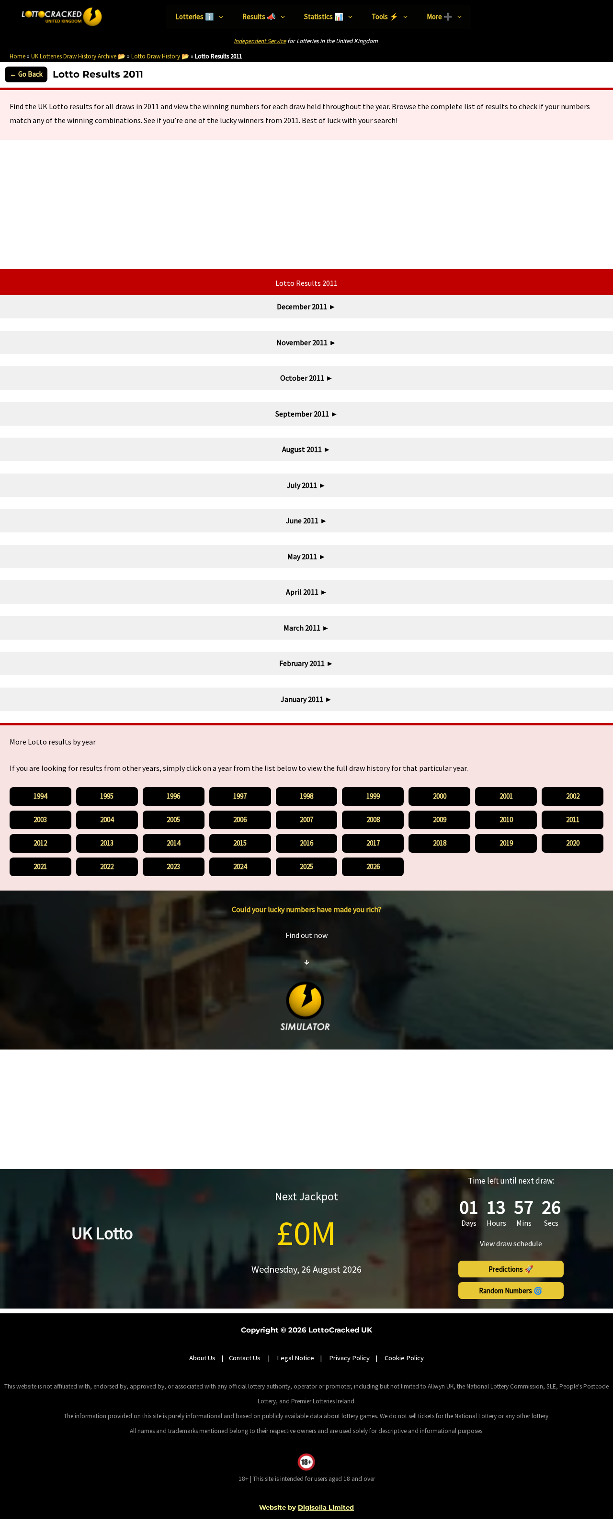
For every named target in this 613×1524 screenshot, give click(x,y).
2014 (173, 842)
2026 (373, 866)
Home (17, 56)
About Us (202, 1358)
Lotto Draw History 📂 (160, 56)
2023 (173, 866)
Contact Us (245, 1358)
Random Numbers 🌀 (511, 1290)
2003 (40, 819)
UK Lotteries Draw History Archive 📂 (78, 56)
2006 (240, 819)
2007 (306, 819)
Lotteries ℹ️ (194, 16)
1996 (173, 796)
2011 (572, 819)
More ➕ (440, 16)
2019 (506, 842)
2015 (240, 842)
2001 (506, 796)
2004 (107, 819)
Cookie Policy (404, 1358)
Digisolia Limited (326, 1507)
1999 (373, 796)
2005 (173, 819)
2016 (306, 842)
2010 (506, 819)
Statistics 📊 (323, 16)
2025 (306, 866)
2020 (572, 842)
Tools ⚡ (385, 16)
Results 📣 (259, 16)
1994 (40, 796)
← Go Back (26, 74)
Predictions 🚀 (511, 1269)
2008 (373, 819)
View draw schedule (511, 1243)
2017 (373, 842)
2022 (107, 866)
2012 (40, 842)
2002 (572, 796)
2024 (240, 866)
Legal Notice (295, 1358)
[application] (218, 17)
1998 (306, 796)
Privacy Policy (349, 1358)
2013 (107, 842)
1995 (107, 796)
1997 (240, 796)
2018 (439, 842)
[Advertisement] (306, 204)
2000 (439, 796)
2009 (439, 819)
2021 (40, 866)
